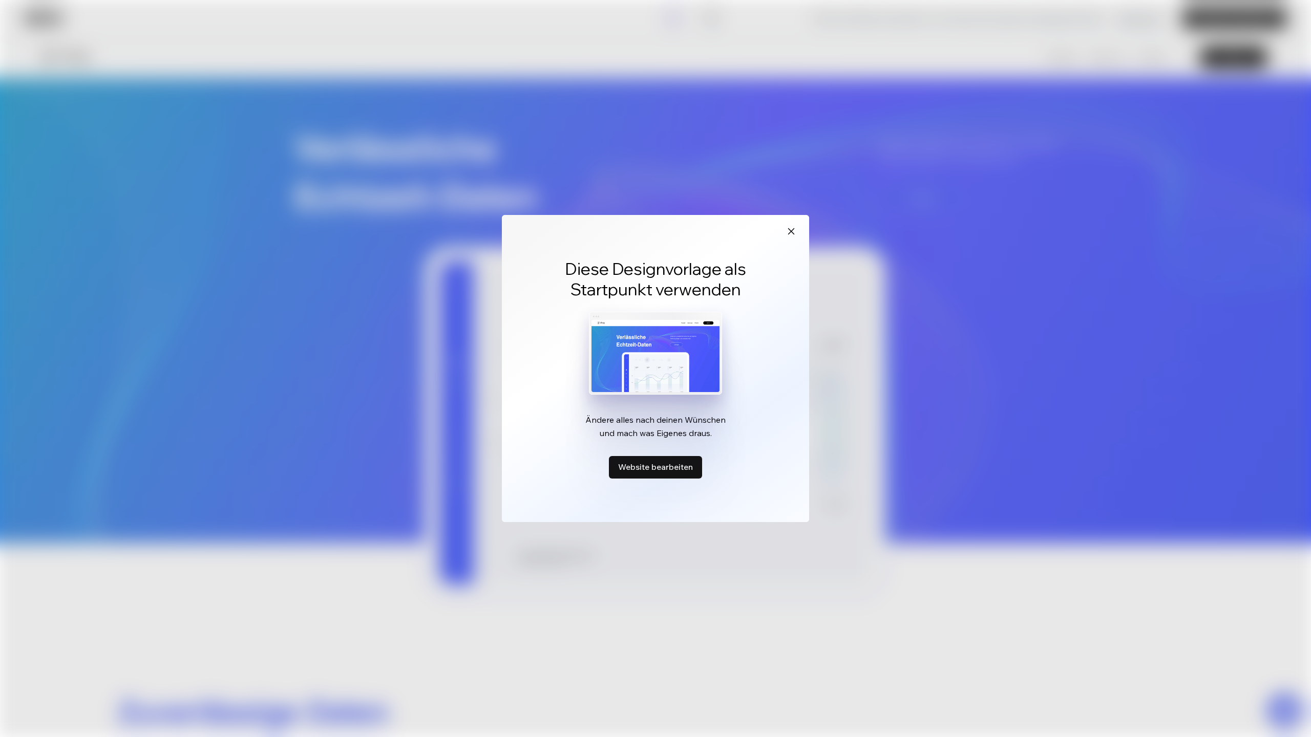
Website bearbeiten (655, 467)
